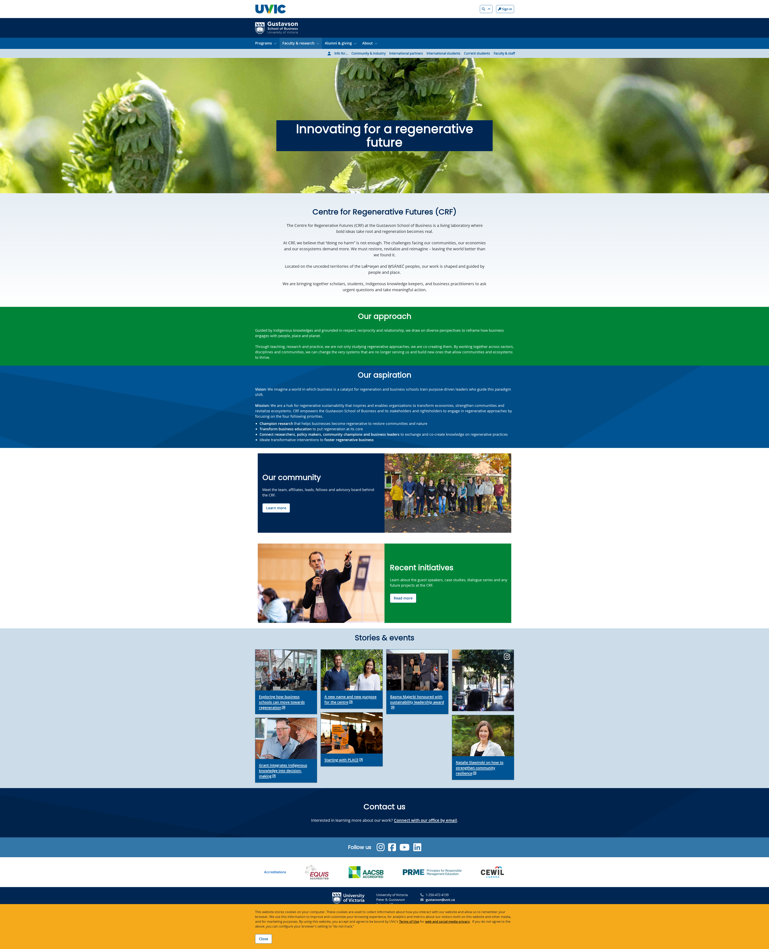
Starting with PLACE (341, 759)
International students (443, 53)
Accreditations (275, 872)
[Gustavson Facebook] (392, 847)
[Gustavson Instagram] (380, 847)
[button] (486, 9)
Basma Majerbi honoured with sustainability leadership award (417, 699)
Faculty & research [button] (298, 43)
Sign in (506, 9)
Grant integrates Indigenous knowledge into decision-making (283, 770)
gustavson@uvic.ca (440, 899)
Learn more (276, 507)
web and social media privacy (447, 921)
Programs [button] (263, 43)
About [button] (367, 43)
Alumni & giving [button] (338, 43)
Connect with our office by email (425, 820)
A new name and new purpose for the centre (350, 699)
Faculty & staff (504, 53)
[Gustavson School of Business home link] (276, 27)
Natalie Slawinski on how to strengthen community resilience (479, 768)
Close (263, 938)
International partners (406, 53)
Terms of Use (409, 921)
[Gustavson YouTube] (405, 847)
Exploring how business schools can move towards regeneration (282, 702)
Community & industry (368, 53)
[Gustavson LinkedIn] (417, 847)
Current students (477, 53)
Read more (403, 598)
